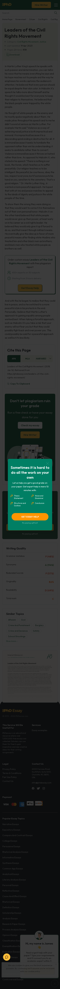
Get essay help (30, 516)
